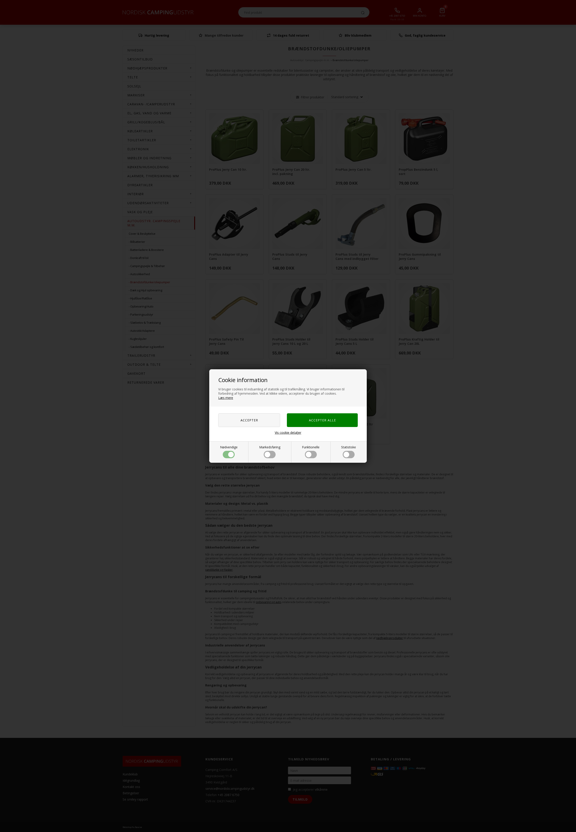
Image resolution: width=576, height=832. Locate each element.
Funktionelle (311, 447)
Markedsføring (269, 447)
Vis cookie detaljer (288, 432)
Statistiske (348, 447)
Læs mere (225, 398)
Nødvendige (229, 447)
